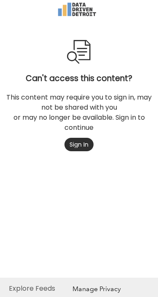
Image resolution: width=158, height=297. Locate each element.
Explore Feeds (32, 288)
